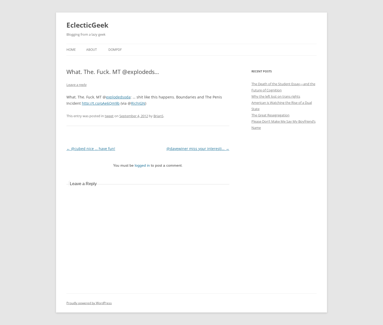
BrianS (158, 116)
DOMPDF (115, 49)
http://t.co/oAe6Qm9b (101, 103)
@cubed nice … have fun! (90, 148)
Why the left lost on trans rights (275, 96)
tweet (109, 116)
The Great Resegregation (270, 115)
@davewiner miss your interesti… (197, 148)
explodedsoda (118, 97)
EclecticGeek (87, 25)
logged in (142, 165)
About (91, 49)
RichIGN (138, 103)
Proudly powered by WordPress (89, 303)
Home (71, 49)
